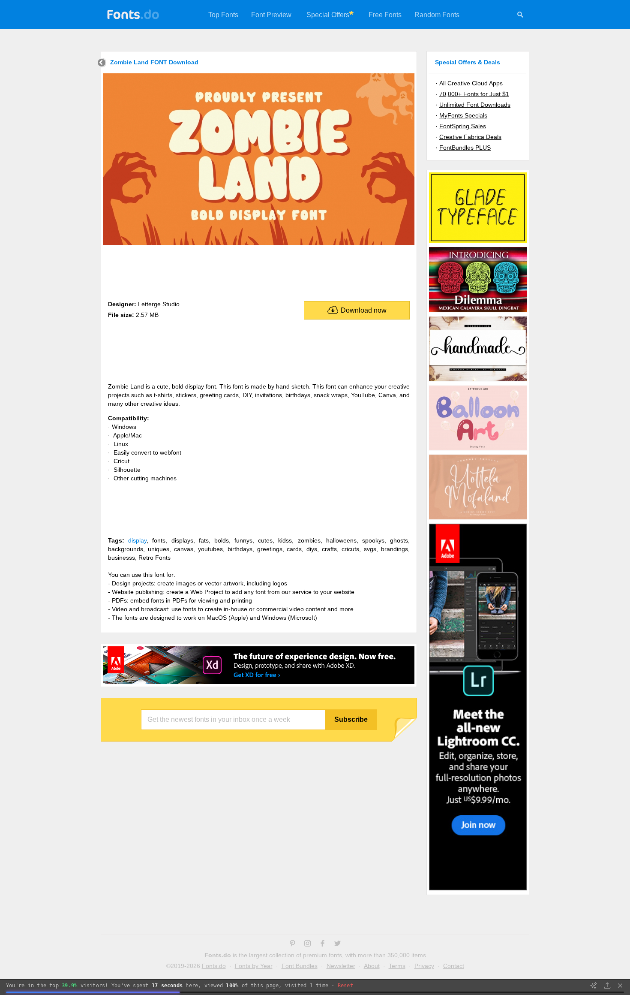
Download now (364, 310)
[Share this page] (607, 985)
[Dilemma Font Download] (478, 311)
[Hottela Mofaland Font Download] (478, 519)
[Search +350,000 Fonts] (520, 15)
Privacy (424, 965)
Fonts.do (214, 965)
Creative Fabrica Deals (470, 136)
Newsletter (341, 965)
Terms (397, 965)
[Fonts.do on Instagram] (307, 944)
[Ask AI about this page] (593, 985)
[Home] (102, 63)
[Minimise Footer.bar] (620, 985)
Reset (345, 986)
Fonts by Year (254, 965)
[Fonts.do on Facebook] (322, 944)
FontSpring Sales (462, 126)
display (137, 540)
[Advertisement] (259, 271)
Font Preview (271, 14)
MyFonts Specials (463, 115)
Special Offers (327, 14)
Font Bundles (300, 965)
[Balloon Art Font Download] (478, 449)
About (372, 965)
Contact (453, 965)
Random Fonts (436, 14)
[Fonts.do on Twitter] (337, 944)
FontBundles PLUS (465, 147)
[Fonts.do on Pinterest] (292, 944)
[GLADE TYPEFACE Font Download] (478, 242)
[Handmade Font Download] (478, 380)
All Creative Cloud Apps (471, 83)
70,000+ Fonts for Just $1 (474, 93)
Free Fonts (385, 14)
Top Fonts (223, 14)
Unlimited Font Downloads (474, 104)
